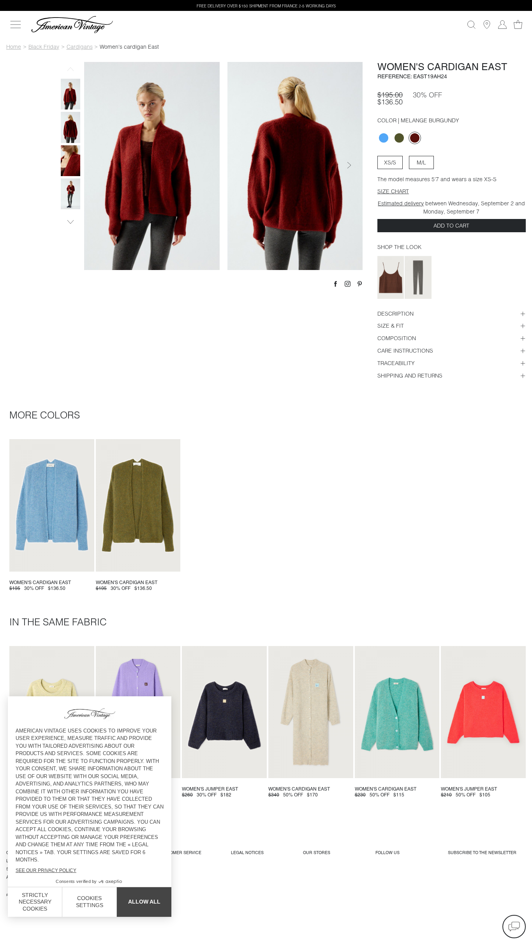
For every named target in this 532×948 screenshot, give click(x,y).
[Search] (471, 24)
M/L (421, 162)
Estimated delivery (401, 203)
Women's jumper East (210, 789)
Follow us (387, 852)
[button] (514, 926)
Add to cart (451, 225)
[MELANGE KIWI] (399, 138)
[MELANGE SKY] (383, 138)
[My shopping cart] (518, 24)
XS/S (390, 162)
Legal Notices (247, 852)
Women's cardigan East (40, 582)
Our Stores (316, 852)
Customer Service (180, 852)
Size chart (393, 191)
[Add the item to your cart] (85, 562)
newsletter (482, 852)
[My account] (502, 24)
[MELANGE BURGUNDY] (414, 138)
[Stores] (486, 24)
